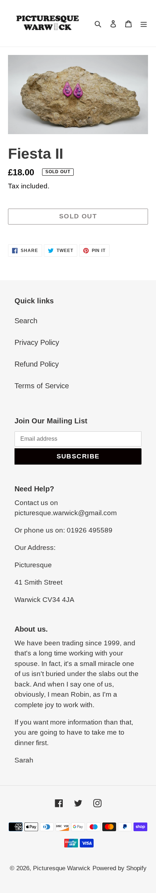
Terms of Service (42, 386)
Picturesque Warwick (61, 868)
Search (26, 321)
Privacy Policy (37, 342)
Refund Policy (37, 364)
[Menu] (143, 23)
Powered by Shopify (120, 868)
